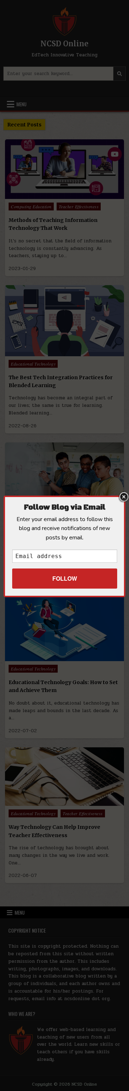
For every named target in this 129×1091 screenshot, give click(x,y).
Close (123, 497)
